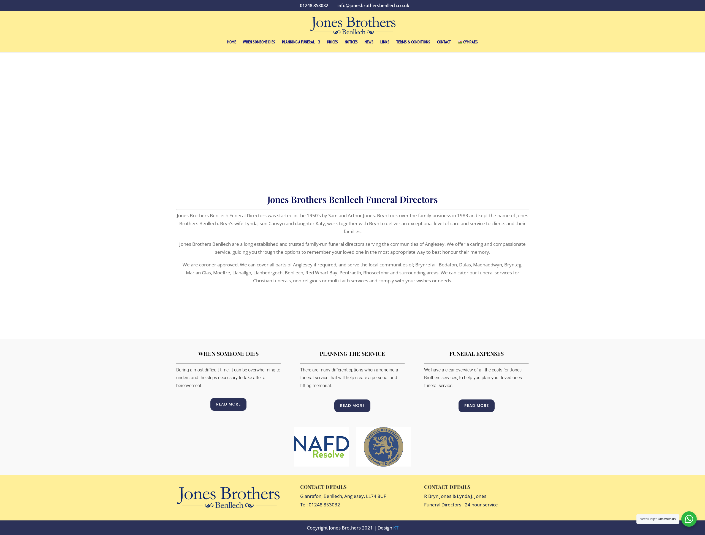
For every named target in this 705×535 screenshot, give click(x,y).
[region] (352, 114)
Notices (351, 42)
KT (395, 528)
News (369, 42)
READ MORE (228, 404)
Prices (332, 42)
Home (231, 42)
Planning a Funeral (298, 42)
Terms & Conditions (413, 42)
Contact (444, 42)
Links (384, 42)
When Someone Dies (259, 42)
